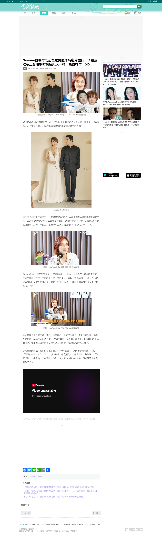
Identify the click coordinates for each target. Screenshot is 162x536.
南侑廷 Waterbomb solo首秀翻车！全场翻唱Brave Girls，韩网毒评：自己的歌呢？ (119, 103)
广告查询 (65, 531)
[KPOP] (34, 13)
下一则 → (96, 513)
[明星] (45, 13)
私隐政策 (57, 531)
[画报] (75, 13)
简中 (155, 1)
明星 (24, 68)
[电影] (65, 13)
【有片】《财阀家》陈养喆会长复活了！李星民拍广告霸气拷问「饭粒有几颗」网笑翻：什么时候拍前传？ (121, 124)
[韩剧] (55, 13)
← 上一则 (25, 513)
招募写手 (73, 531)
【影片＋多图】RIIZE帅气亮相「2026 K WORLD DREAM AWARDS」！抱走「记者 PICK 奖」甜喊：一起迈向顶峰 (121, 81)
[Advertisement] (61, 445)
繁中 (149, 1)
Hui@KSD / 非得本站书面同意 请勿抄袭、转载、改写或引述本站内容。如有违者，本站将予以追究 (59, 419)
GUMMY (40, 476)
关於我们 (40, 531)
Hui (50, 68)
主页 (21, 524)
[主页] (24, 13)
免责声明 (48, 531)
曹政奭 (32, 476)
